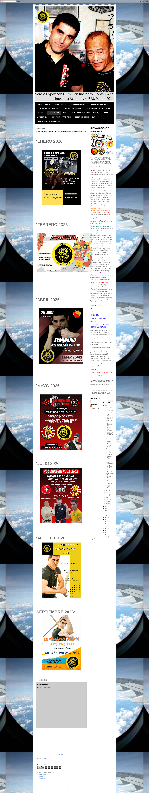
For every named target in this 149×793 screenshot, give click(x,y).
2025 (106, 506)
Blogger (83, 788)
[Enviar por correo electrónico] (40, 680)
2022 (106, 513)
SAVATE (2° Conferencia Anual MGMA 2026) (109, 457)
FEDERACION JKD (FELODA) (85, 117)
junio (107, 492)
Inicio (61, 755)
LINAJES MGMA (42, 117)
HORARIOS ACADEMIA (78, 104)
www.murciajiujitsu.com (44, 782)
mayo (107, 495)
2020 (106, 517)
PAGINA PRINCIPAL (43, 104)
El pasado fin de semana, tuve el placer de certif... (109, 477)
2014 (106, 530)
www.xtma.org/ (42, 776)
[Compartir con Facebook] (45, 680)
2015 (106, 528)
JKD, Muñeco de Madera (109, 470)
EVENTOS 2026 (54, 112)
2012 (106, 534)
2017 (106, 524)
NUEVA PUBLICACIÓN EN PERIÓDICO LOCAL (109, 465)
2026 (106, 405)
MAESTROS (41, 112)
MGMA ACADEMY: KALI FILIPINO (109, 450)
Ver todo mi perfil (94, 408)
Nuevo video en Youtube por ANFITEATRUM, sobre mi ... (109, 424)
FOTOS (65, 112)
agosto (108, 407)
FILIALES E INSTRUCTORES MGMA (98, 108)
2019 (106, 519)
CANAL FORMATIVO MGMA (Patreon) (49, 121)
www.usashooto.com (44, 783)
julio (107, 490)
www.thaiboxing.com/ (44, 780)
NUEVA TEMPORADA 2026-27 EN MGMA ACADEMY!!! (109, 433)
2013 (106, 532)
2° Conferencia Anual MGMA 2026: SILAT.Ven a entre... (109, 442)
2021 (106, 515)
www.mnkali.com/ (43, 778)
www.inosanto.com (43, 774)
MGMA (94, 406)
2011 (106, 537)
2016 (106, 526)
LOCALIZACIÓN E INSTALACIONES (48, 108)
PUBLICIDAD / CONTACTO (99, 104)
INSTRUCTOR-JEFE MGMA (73, 108)
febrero (108, 501)
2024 (106, 508)
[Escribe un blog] (41, 680)
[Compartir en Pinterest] (46, 680)
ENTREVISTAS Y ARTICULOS (61, 117)
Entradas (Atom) (47, 758)
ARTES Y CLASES (60, 104)
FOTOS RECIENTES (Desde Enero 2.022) (85, 112)
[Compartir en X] (43, 680)
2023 (106, 510)
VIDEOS (105, 112)
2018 (106, 521)
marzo (108, 499)
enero (107, 503)
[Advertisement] (61, 741)
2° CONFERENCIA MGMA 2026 (109, 485)
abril (107, 497)
